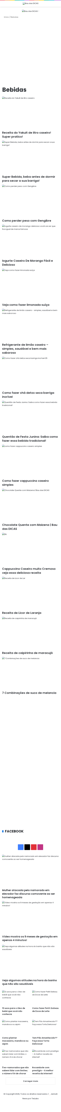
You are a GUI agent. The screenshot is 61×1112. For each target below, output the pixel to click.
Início (6, 17)
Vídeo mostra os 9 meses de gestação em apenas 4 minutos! (30, 938)
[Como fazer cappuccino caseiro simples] (30, 461)
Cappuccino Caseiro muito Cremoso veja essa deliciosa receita (29, 571)
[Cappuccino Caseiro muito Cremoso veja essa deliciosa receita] (30, 549)
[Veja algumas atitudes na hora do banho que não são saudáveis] (30, 961)
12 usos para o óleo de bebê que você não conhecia (13, 1011)
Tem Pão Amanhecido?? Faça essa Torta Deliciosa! (44, 1040)
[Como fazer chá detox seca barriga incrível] (30, 373)
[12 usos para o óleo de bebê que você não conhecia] (15, 997)
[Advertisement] (30, 52)
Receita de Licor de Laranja (21, 613)
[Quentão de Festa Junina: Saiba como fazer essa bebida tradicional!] (30, 417)
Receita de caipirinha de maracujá (27, 653)
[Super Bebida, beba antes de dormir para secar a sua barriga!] (30, 157)
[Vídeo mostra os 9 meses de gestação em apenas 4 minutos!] (30, 917)
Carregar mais (30, 1081)
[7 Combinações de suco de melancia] (30, 673)
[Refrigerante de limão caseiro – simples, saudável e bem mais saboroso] (30, 325)
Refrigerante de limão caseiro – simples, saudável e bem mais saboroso (25, 349)
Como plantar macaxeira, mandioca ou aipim (15, 1040)
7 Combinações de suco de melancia (29, 693)
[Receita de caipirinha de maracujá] (30, 633)
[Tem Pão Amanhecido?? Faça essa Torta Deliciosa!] (45, 1027)
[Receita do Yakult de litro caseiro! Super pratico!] (30, 113)
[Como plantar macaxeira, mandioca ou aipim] (15, 1027)
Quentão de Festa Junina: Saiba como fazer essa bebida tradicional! (30, 439)
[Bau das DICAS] (30, 3)
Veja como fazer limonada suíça (25, 305)
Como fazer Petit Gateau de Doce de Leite (45, 1010)
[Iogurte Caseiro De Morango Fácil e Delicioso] (30, 241)
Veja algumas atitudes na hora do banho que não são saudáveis (29, 982)
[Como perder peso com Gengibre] (30, 201)
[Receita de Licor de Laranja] (30, 593)
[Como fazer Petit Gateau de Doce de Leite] (45, 997)
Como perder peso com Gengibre (26, 221)
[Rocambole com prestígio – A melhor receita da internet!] (45, 1057)
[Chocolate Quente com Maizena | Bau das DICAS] (30, 505)
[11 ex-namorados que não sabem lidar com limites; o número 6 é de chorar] (15, 1057)
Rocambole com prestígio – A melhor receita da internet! (42, 1070)
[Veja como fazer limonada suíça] (30, 285)
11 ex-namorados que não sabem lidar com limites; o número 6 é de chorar (15, 1070)
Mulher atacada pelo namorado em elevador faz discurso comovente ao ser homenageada (28, 893)
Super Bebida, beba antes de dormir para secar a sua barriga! (28, 179)
